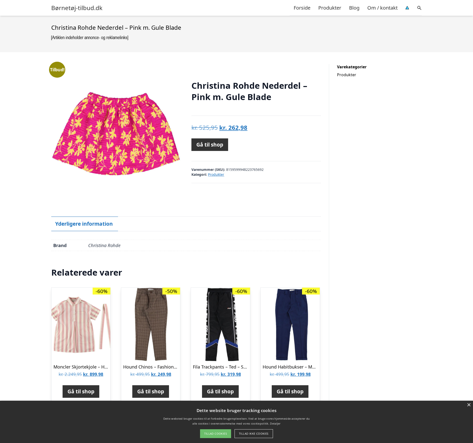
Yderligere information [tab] (84, 223)
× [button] (469, 405)
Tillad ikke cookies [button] (254, 433)
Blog (354, 7)
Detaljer (275, 423)
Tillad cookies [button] (215, 433)
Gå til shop (209, 144)
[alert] (236, 422)
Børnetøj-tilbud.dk (76, 8)
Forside (302, 7)
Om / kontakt (382, 7)
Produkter (329, 7)
